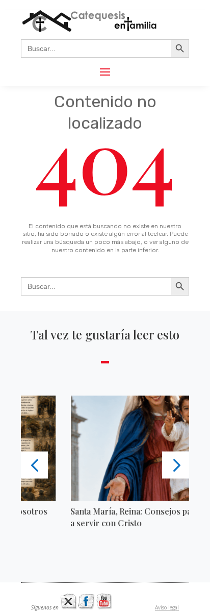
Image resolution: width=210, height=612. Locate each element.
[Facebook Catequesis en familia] (86, 607)
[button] (34, 464)
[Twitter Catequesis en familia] (68, 607)
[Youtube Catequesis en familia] (104, 607)
